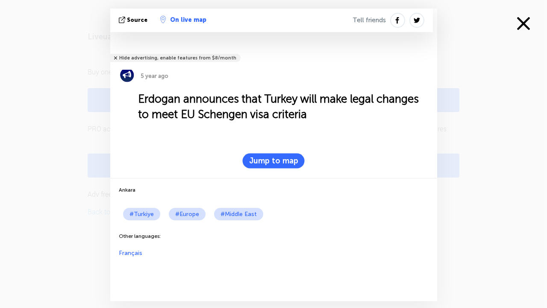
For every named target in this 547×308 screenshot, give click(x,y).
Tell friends (369, 20)
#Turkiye (141, 214)
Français (130, 253)
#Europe (187, 214)
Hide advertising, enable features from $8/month (177, 58)
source (137, 20)
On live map (188, 20)
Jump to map (273, 161)
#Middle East (239, 214)
